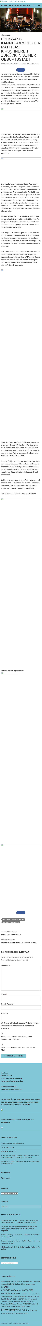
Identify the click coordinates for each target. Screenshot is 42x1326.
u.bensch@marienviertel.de (11, 1078)
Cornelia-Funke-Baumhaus (29, 1294)
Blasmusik (4, 1284)
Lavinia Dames (5, 1306)
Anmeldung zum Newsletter (11, 1089)
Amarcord (7, 1281)
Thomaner (4, 1313)
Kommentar (6, 966)
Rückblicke (5, 35)
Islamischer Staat (18, 1301)
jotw (17, 63)
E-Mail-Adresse (7, 1004)
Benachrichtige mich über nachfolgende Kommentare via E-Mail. (16, 1038)
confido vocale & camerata (17, 1290)
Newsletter (9, 1310)
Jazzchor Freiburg (28, 1301)
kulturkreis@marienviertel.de (12, 1081)
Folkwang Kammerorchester (13, 919)
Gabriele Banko (6, 1299)
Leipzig (13, 1306)
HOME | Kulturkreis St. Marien (15, 5)
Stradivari (34, 1310)
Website (4, 1013)
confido (4, 1287)
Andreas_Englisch (16, 1281)
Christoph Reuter (30, 1284)
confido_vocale (10, 1293)
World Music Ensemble (22, 1313)
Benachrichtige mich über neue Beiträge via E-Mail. (19, 1048)
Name (4, 995)
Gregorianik (4, 1301)
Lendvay (17, 1306)
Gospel (35, 1299)
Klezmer (27, 1304)
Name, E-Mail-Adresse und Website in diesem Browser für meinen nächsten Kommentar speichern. (20, 1025)
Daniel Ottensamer (7, 1296)
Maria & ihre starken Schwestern (12, 1143)
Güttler (10, 1301)
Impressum (4, 1323)
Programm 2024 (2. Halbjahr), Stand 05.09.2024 (19, 941)
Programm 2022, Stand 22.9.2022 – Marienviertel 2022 (20, 1221)
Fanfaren (23, 1296)
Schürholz (27, 1310)
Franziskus (35, 1296)
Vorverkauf (9, 1237)
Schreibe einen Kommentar (29, 63)
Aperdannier (26, 1281)
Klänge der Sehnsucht (8, 1151)
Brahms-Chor (20, 1284)
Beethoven (37, 1281)
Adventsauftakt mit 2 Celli (11, 933)
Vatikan (9, 1313)
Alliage (3, 1281)
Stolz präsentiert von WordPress (18, 1323)
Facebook (5, 1172)
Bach (31, 1281)
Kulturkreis (34, 1304)
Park (19, 1310)
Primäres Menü (39, 5)
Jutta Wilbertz (17, 1304)
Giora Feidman (17, 1299)
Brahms (10, 1284)
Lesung (23, 1306)
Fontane (28, 1296)
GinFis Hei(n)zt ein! (7, 1147)
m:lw (28, 1306)
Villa (13, 1313)
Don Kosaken (17, 1296)
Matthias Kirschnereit (11, 922)
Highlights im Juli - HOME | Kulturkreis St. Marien (18, 1247)
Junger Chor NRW (7, 1304)
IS (12, 1301)
